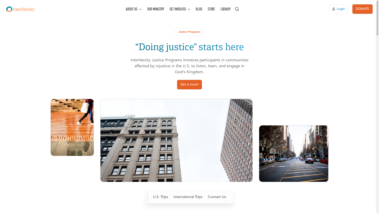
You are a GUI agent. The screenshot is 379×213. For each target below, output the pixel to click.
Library (225, 9)
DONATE (362, 9)
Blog (199, 9)
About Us (131, 9)
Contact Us (217, 197)
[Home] (20, 9)
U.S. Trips (160, 197)
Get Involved (178, 9)
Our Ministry (155, 9)
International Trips (188, 197)
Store (211, 9)
